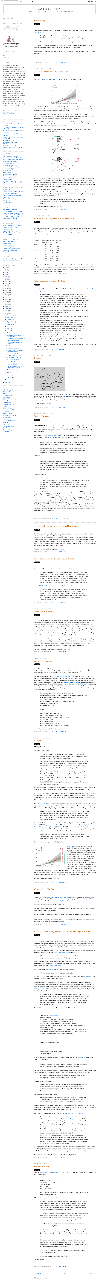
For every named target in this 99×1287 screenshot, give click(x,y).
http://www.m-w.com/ (53, 1015)
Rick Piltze (6, 428)
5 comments (62, 602)
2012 (6, 299)
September (10, 322)
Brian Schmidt (7, 56)
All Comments (9, 30)
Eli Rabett (6, 58)
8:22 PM (54, 924)
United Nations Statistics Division (77, 230)
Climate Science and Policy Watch (13, 192)
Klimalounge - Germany (10, 219)
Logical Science (7, 419)
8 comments (62, 273)
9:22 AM (54, 602)
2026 (6, 268)
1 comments (62, 62)
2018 (6, 286)
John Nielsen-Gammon (9, 415)
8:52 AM (54, 652)
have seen (47, 79)
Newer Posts (37, 1274)
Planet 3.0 (6, 197)
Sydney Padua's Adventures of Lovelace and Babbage (11, 249)
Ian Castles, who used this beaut (74, 1113)
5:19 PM (54, 349)
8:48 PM (54, 1267)
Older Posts (92, 1274)
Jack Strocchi (49, 969)
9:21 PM (54, 882)
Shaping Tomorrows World (10, 231)
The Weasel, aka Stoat (9, 178)
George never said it (56, 965)
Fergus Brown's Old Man (10, 410)
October (9, 319)
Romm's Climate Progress (10, 199)
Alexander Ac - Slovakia (10, 209)
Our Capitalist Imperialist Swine (12, 195)
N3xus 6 (5, 422)
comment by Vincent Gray (62, 901)
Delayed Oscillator (8, 404)
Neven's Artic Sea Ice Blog (11, 167)
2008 (6, 308)
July (8, 326)
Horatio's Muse (7, 413)
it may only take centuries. (87, 192)
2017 (6, 288)
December (10, 315)
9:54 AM (54, 551)
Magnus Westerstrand (9, 421)
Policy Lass (6, 424)
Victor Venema (7, 179)
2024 (6, 272)
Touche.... (38, 358)
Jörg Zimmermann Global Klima (12, 215)
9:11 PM (54, 407)
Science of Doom (8, 172)
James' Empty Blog (8, 165)
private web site (65, 671)
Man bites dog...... (41, 20)
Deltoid (5, 406)
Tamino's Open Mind (9, 176)
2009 (6, 306)
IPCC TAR (55, 79)
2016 (6, 290)
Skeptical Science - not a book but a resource (13, 148)
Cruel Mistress (7, 401)
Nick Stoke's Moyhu (8, 169)
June (8, 329)
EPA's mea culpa (85, 684)
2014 (6, 295)
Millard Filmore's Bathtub (10, 193)
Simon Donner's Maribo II (10, 174)
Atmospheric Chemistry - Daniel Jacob (12, 124)
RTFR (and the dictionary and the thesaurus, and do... (14, 366)
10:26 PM (54, 519)
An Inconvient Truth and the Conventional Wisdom (54, 558)
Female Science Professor (10, 261)
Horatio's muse (7, 245)
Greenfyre (6, 412)
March (9, 375)
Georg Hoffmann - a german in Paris (13, 213)
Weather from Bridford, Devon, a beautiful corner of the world (12, 182)
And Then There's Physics (10, 156)
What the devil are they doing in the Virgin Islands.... (55, 218)
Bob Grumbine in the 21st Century (13, 159)
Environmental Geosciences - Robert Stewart (13, 128)
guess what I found (45, 804)
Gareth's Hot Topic (8, 229)
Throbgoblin (6, 252)
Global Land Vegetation (10, 142)
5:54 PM (54, 273)
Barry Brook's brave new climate (12, 225)
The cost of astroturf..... (43, 1166)
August (9, 324)
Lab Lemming (7, 417)
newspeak (80, 1057)
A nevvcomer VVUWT (9, 241)
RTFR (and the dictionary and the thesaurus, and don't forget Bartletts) (62, 931)
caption (73, 846)
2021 (6, 279)
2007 (6, 311)
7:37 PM (54, 1157)
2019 (6, 283)
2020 (6, 281)
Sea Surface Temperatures (10, 146)
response (47, 437)
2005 (6, 382)
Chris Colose (6, 397)
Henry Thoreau (87, 976)
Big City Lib (6, 190)
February (9, 377)
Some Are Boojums (8, 430)
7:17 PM (54, 209)
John (4, 54)
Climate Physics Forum (9, 399)
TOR (63, 396)
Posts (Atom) (45, 1278)
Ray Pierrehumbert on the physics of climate (13, 131)
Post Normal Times (8, 426)
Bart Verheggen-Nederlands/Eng (12, 211)
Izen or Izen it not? (8, 163)
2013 (6, 297)
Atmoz (5, 393)
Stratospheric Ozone (9, 140)
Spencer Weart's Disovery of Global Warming (13, 137)
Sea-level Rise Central (43, 660)
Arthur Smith (6, 392)
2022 (6, 277)
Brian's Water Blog (8, 113)
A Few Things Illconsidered (11, 390)
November (10, 317)
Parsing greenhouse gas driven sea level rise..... (52, 71)
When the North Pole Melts (63, 676)
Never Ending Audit (8, 247)
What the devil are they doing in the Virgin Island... (15, 339)
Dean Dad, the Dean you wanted (12, 259)
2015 (6, 293)
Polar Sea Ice (7, 144)
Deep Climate (7, 402)
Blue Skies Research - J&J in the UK (14, 158)
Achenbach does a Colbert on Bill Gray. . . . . (51, 281)
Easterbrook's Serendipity (10, 161)
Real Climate (7, 170)
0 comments (62, 551)
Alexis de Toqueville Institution (51, 1172)
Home (65, 1274)
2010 (6, 304)
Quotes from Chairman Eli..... (46, 611)
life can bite (41, 32)
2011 (6, 302)
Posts (7, 26)
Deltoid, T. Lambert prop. (10, 227)
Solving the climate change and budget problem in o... (15, 351)
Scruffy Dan (6, 201)
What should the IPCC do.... (45, 889)
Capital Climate (7, 395)
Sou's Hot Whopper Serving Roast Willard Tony (12, 233)
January (9, 379)
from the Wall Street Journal (42, 586)
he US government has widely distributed (58, 897)
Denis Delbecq (7, 408)
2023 (6, 274)
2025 (6, 270)
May (8, 331)
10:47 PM (54, 731)
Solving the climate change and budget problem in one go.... (57, 526)
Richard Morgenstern (71, 1119)
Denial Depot (7, 243)
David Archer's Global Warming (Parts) (12, 134)
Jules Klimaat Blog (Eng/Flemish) (13, 217)
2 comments (62, 1157)
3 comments (62, 209)
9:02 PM (54, 62)
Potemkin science (53, 947)
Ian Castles (71, 678)
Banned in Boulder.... (42, 416)
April (8, 373)
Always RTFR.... (40, 740)
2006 (6, 313)
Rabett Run (49, 8)
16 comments (63, 519)
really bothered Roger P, (57, 435)
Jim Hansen (84, 686)
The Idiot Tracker (8, 202)
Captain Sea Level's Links (71, 682)
